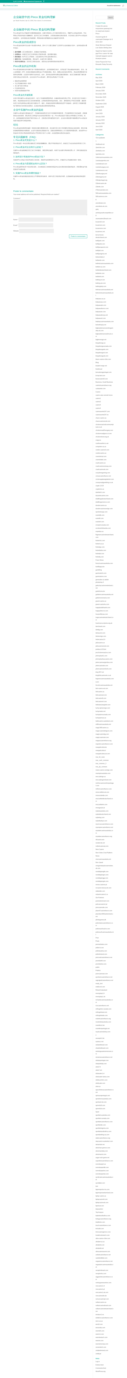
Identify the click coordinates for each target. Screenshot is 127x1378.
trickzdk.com (100, 1228)
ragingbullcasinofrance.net (104, 980)
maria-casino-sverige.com (104, 770)
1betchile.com (100, 147)
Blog (97, 362)
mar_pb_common (101, 767)
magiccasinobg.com (102, 734)
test (97, 1186)
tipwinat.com (100, 1206)
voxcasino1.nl (100, 1286)
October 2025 (100, 100)
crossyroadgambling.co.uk (104, 482)
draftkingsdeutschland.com (104, 499)
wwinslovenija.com (102, 1344)
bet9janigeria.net (101, 254)
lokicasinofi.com (101, 698)
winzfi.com (99, 1324)
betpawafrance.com (102, 308)
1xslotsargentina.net (102, 160)
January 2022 (100, 123)
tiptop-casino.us (101, 1196)
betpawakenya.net (102, 315)
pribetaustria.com (101, 951)
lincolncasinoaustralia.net (104, 685)
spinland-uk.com (101, 1102)
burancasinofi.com (102, 379)
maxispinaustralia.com (103, 773)
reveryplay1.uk (100, 996)
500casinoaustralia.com (103, 193)
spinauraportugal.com (103, 1095)
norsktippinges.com (102, 875)
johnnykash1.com (101, 656)
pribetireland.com (101, 954)
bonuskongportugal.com (103, 372)
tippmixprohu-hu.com (102, 1189)
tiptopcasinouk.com (102, 1202)
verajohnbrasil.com (102, 1270)
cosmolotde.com (101, 459)
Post (97, 938)
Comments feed (101, 1368)
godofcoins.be (100, 591)
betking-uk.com (101, 283)
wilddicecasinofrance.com (104, 1318)
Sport (97, 1112)
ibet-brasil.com (100, 626)
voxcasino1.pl (100, 1289)
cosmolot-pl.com (101, 456)
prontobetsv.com (101, 964)
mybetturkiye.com (101, 821)
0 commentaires (46, 20)
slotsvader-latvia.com (103, 1076)
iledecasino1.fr (100, 639)
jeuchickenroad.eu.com (103, 652)
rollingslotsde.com (102, 1015)
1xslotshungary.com (102, 167)
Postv (97, 941)
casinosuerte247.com (103, 411)
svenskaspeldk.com (102, 1167)
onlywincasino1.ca (102, 894)
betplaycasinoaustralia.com (105, 321)
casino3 (98, 405)
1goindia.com (100, 154)
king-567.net (100, 672)
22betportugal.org (101, 180)
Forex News (100, 560)
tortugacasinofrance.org (103, 1219)
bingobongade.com (102, 349)
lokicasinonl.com (101, 701)
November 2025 (101, 97)
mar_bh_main (100, 757)
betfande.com (100, 260)
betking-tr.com (100, 280)
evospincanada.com (102, 525)
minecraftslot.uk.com (102, 792)
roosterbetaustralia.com (103, 1022)
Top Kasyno (99, 1212)
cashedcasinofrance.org (103, 385)
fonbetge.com (100, 547)
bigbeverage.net (101, 339)
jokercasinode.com (102, 665)
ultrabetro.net (100, 1245)
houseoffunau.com (102, 614)
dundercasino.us (101, 505)
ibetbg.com (99, 629)
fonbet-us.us (100, 544)
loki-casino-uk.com (102, 688)
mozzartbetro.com (101, 804)
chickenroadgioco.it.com (104, 433)
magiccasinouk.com (102, 737)
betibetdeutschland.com (103, 270)
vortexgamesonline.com (103, 1282)
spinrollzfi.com (100, 1105)
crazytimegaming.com (103, 473)
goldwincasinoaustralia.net (104, 594)
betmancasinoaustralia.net (104, 289)
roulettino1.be (100, 1025)
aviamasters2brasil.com (103, 218)
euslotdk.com (100, 515)
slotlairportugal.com (102, 1060)
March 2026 (99, 84)
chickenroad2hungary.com (104, 430)
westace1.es (100, 1314)
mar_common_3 (101, 763)
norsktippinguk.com (102, 881)
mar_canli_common (102, 760)
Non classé (37, 20)
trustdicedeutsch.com (103, 1235)
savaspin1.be (100, 1038)
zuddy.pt (98, 1353)
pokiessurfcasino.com (103, 929)
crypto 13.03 (100, 486)
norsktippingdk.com (102, 871)
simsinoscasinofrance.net (104, 1057)
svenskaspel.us (101, 1164)
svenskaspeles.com (102, 1170)
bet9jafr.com (100, 250)
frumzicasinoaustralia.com (104, 563)
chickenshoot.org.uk (102, 437)
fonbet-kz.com (100, 540)
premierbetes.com (101, 944)
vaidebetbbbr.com (101, 1258)
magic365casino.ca (102, 727)
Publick (98, 970)
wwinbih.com (100, 1331)
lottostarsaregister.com (103, 705)
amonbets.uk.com (101, 206)
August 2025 (100, 107)
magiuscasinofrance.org (103, 740)
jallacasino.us (100, 642)
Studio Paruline (20, 20)
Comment (17, 198)
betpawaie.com (101, 311)
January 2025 (100, 116)
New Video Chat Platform (104, 852)
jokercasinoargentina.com (104, 662)
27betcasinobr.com (102, 190)
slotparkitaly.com (101, 1063)
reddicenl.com (100, 987)
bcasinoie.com (100, 225)
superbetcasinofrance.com (104, 1161)
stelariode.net (100, 1144)
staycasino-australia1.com (104, 1141)
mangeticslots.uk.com (103, 753)
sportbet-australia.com (103, 1115)
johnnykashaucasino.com (104, 659)
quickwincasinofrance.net (104, 977)
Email (15, 225)
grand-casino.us (101, 601)
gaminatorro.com (101, 576)
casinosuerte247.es (102, 414)
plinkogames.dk (101, 920)
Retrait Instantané (101, 990)
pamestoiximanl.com (102, 901)
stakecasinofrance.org (103, 1138)
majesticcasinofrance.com (104, 744)
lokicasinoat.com (101, 695)
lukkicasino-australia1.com (104, 721)
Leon (97, 682)
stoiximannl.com (101, 1154)
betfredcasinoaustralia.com (104, 263)
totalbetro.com (100, 1222)
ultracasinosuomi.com (103, 1251)
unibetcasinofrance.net (103, 1255)
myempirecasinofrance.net (104, 827)
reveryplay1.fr (100, 993)
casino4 (98, 408)
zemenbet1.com (101, 1347)
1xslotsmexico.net (101, 170)
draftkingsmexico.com (103, 502)
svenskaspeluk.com (102, 1174)
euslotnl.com (100, 521)
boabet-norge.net (101, 366)
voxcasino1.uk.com (102, 1292)
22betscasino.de (101, 183)
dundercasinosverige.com (104, 508)
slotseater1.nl (100, 1073)
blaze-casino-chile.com (103, 359)
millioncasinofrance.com (104, 789)
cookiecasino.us (101, 453)
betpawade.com (101, 305)
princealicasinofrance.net (104, 957)
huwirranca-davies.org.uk (104, 623)
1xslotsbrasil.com (101, 164)
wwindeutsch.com (101, 1337)
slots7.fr (98, 1067)
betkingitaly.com (101, 286)
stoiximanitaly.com (102, 1151)
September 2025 (101, 103)
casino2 (98, 401)
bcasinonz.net (100, 231)
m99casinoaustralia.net (103, 724)
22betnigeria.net (101, 177)
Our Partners (100, 897)
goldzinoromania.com (103, 598)
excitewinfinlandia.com (103, 528)
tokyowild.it (99, 1209)
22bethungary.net (101, 173)
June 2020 (99, 126)
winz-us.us (99, 1321)
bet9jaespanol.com (102, 247)
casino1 (98, 398)
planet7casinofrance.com (104, 910)
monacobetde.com (102, 795)
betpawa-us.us (100, 298)
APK (97, 209)
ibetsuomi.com (100, 633)
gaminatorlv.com (101, 573)
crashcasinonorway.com (103, 466)
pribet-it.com (100, 947)
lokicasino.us (100, 691)
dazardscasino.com (102, 495)
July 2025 (99, 110)
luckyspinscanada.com (103, 714)
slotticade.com (100, 1083)
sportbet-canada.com (102, 1118)
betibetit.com (100, 276)
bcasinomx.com (101, 228)
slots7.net (99, 1070)
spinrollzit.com (100, 1108)
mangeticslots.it (101, 750)
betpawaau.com (101, 302)
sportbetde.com (101, 1125)
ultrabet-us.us (100, 1241)
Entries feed (99, 1365)
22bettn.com (100, 186)
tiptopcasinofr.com (101, 1199)
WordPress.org (100, 1371)
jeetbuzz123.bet (101, 649)
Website (16, 231)
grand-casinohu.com (102, 604)
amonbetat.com (101, 203)
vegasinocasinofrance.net (104, 1261)
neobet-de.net (100, 843)
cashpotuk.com (101, 388)
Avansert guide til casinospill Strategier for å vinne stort (104, 39)
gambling (99, 570)
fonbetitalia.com (101, 550)
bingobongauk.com (102, 356)
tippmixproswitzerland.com (104, 1192)
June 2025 (99, 113)
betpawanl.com (101, 318)
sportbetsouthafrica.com (103, 1131)
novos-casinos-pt (101, 884)
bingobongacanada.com (104, 346)
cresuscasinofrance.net (103, 476)
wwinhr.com (99, 1340)
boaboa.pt (99, 369)
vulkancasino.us (101, 1302)
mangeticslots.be (101, 747)
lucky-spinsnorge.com (103, 708)
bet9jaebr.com (100, 244)
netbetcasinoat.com (102, 846)
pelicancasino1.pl (101, 904)
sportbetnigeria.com (102, 1128)
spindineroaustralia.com (103, 1099)
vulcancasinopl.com (102, 1299)
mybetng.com (100, 817)
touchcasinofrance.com (103, 1225)
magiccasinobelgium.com (104, 731)
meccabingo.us (101, 776)
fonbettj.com (100, 557)
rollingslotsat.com (101, 1012)
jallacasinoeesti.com (102, 646)
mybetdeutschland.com (103, 814)
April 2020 (99, 130)
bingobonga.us (100, 343)
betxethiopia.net (101, 325)
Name (15, 219)
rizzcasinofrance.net (102, 1005)
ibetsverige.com (101, 636)
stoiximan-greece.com (103, 1148)
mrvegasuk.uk (100, 808)
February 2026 (100, 87)
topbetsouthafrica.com (103, 1215)
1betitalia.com (100, 151)
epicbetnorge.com (101, 512)
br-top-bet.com (100, 375)
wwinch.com (100, 1334)
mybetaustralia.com (102, 811)
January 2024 (100, 120)
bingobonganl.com (102, 352)
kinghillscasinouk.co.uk (103, 675)
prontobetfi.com (101, 961)
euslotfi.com (99, 518)
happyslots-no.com (102, 611)
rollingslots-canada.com (103, 1009)
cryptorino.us (100, 489)
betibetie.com (100, 273)
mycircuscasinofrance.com (104, 824)
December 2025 (101, 94)
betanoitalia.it (100, 257)
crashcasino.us (101, 463)
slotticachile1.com (101, 1080)
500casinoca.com (101, 196)
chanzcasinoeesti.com (103, 421)
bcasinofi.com (100, 222)
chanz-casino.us (101, 418)
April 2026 (99, 81)
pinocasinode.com (102, 907)
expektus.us (99, 531)
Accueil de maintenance (113, 5)
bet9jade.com (100, 240)
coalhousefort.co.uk (102, 443)
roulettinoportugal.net (103, 1028)
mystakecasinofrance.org (104, 836)
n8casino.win (100, 839)
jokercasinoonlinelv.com (103, 669)
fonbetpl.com (100, 553)
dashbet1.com (100, 492)
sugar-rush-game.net (102, 1157)
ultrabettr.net (100, 1248)
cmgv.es (98, 440)
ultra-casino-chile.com (103, 1238)
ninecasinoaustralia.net (103, 859)
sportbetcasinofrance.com (104, 1121)
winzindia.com (100, 1327)
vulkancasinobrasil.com (103, 1305)
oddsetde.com (100, 891)
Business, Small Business (104, 382)
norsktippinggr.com (102, 878)
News (97, 856)
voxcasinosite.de (101, 1295)
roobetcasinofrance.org (103, 1018)
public (98, 967)
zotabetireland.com (102, 1350)
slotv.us (98, 1086)
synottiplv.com (100, 1183)
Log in (98, 1361)
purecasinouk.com (102, 973)
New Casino (100, 849)
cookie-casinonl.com (102, 450)
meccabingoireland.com (103, 780)
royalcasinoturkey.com (103, 1032)
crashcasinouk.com (102, 469)
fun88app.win (100, 566)
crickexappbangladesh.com (105, 479)
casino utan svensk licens (104, 395)
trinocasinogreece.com (103, 1232)
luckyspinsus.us (101, 718)
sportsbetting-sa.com (102, 1134)
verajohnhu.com (101, 1273)
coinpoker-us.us (101, 446)
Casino (98, 392)
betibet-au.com (100, 267)
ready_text (99, 983)
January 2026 (100, 90)
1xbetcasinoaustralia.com (104, 157)
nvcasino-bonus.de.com (103, 888)
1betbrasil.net (100, 144)
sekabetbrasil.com (102, 1045)
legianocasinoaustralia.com (105, 678)
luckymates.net (100, 711)
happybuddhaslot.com (103, 607)
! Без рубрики (100, 138)
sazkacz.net (99, 1041)
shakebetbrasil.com (102, 1048)
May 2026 (99, 77)
